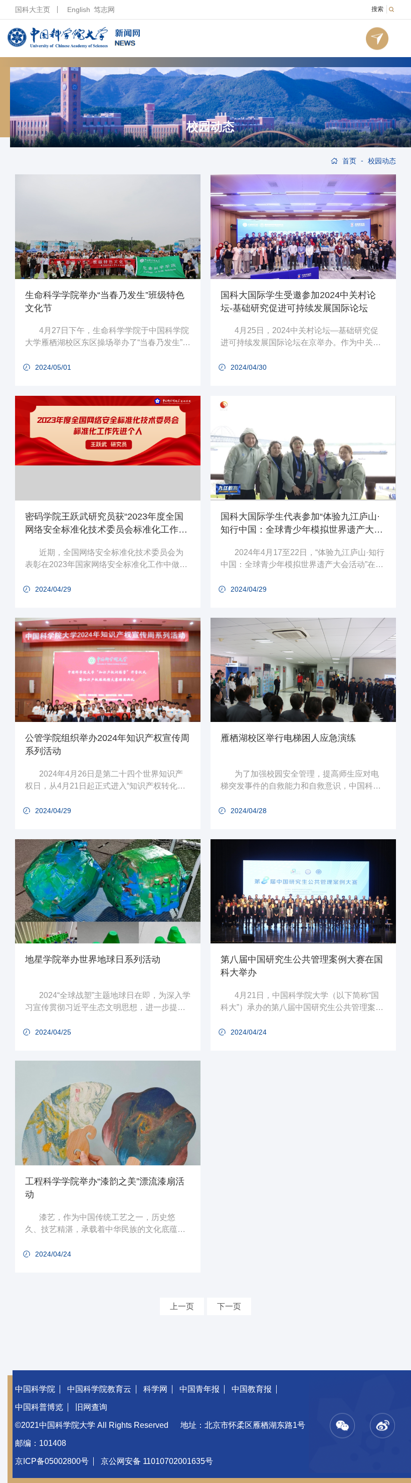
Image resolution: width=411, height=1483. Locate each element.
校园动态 (210, 126)
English (78, 10)
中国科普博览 (39, 1407)
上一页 (182, 1306)
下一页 (229, 1306)
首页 (349, 161)
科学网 (155, 1389)
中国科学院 (35, 1389)
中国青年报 (199, 1389)
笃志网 (104, 10)
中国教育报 (252, 1389)
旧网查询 (91, 1407)
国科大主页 (32, 10)
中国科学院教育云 (99, 1389)
